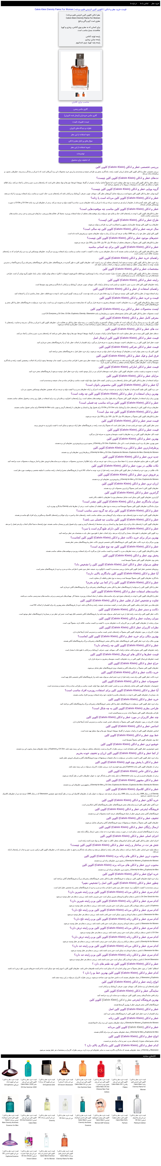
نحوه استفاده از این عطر (80, 134)
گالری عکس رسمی (80, 109)
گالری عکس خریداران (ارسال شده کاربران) (80, 115)
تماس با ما (144, 3)
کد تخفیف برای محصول (80, 160)
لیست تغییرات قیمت (80, 121)
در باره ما (133, 3)
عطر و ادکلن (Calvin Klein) (116, 1000)
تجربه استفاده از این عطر (80, 147)
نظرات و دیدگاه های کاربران (80, 128)
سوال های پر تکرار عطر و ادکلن (80, 141)
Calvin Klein (136, 1027)
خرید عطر (155, 3)
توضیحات (80, 153)
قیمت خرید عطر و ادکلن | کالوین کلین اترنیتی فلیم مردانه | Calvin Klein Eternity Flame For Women (80, 9)
